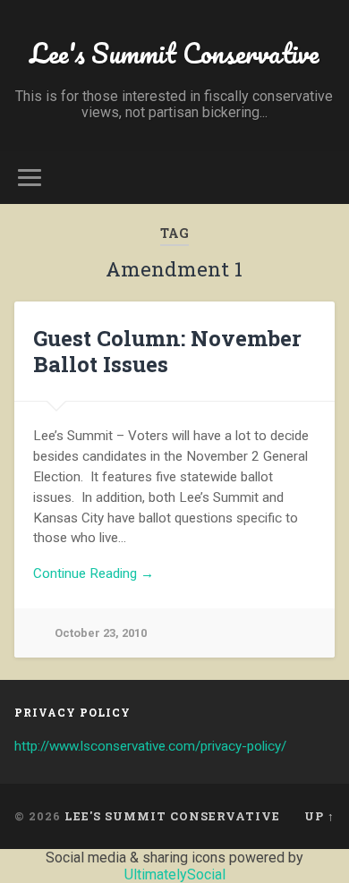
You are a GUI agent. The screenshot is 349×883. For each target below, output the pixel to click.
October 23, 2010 (101, 633)
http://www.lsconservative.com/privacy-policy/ (150, 746)
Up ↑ (319, 816)
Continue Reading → (93, 573)
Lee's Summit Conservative (174, 53)
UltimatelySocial (175, 874)
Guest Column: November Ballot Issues (167, 351)
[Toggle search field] (321, 177)
